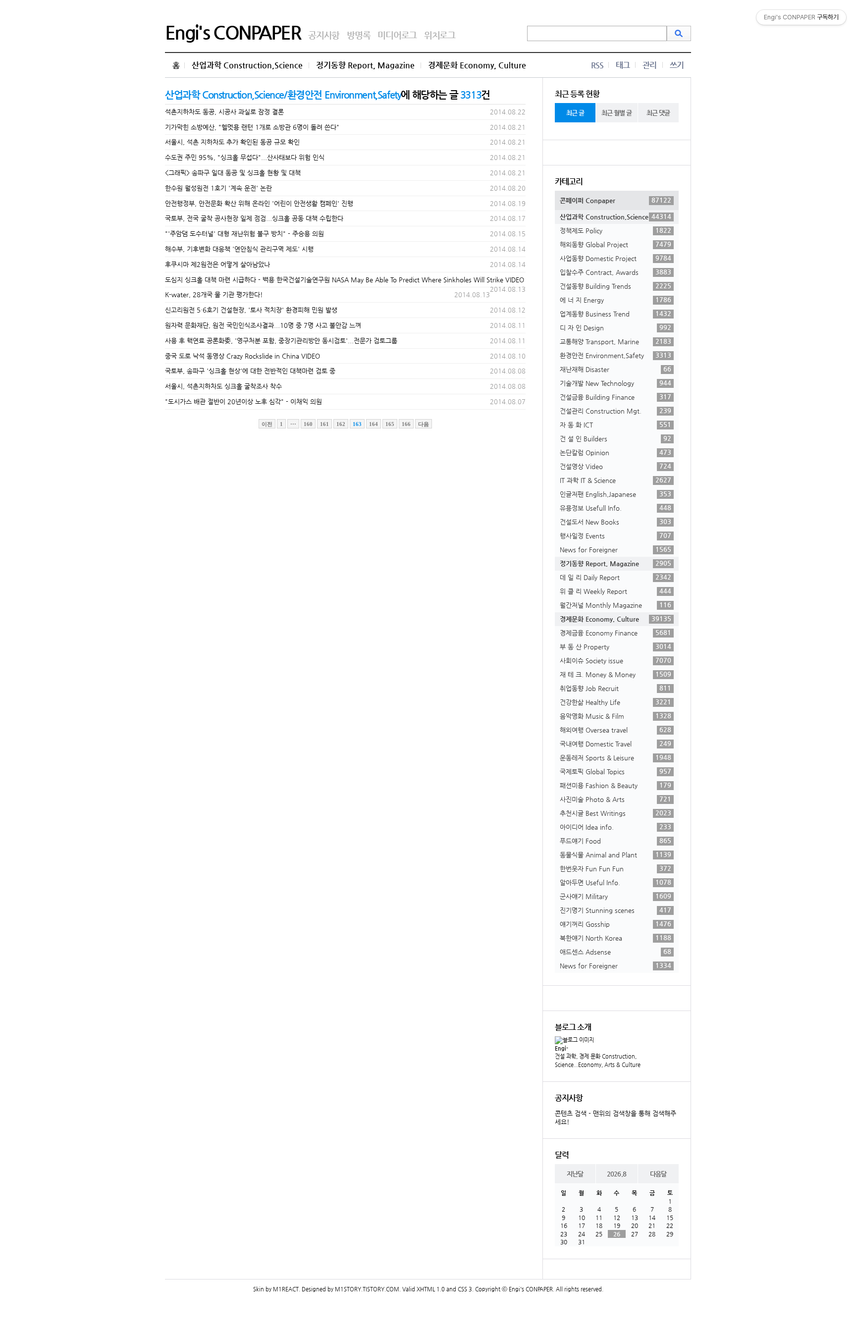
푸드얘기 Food (615, 841)
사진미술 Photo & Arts (615, 799)
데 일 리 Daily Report (615, 577)
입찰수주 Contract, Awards (615, 272)
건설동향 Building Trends (615, 286)
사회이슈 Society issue (615, 660)
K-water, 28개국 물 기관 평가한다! (214, 294)
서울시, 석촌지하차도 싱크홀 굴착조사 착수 (223, 386)
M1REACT (286, 1289)
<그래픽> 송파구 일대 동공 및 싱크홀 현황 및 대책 (233, 172)
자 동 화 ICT (615, 424)
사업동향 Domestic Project (615, 258)
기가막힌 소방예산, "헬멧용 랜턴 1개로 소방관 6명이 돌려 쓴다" (252, 127)
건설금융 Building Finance (615, 397)
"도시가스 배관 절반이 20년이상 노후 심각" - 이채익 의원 (243, 401)
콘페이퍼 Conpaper (615, 200)
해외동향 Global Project (615, 244)
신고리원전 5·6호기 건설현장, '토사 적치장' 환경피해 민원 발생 (251, 310)
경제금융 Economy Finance (615, 633)
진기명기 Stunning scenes (615, 910)
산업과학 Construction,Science (247, 65)
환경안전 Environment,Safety (615, 355)
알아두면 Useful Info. (615, 882)
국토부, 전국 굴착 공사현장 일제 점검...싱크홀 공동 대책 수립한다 (254, 218)
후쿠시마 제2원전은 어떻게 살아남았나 (217, 264)
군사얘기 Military (615, 896)
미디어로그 (397, 35)
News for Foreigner (615, 549)
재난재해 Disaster (615, 369)
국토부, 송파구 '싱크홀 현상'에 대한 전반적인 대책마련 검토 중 (250, 370)
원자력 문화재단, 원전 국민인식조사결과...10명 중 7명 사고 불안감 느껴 (263, 325)
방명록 (358, 35)
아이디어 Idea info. (615, 827)
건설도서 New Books (615, 522)
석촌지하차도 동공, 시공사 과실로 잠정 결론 (224, 111)
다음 (423, 424)
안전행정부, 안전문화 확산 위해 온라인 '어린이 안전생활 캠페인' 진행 (259, 203)
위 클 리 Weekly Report (615, 591)
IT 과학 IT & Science (615, 480)
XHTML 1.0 (431, 1289)
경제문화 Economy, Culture (477, 65)
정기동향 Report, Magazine (365, 65)
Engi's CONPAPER (233, 32)
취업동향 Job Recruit (615, 688)
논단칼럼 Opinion (615, 452)
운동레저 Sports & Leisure (615, 757)
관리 (649, 65)
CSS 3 (465, 1289)
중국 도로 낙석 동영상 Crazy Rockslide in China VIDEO (242, 356)
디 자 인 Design (615, 327)
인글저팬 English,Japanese (615, 494)
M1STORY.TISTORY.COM (367, 1289)
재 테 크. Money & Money (615, 674)
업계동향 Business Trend (615, 314)
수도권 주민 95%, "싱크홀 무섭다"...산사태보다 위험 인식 (244, 157)
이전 (267, 424)
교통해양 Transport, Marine (615, 341)
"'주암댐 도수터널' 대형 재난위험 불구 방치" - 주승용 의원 (244, 233)
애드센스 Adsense (615, 952)
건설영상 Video (615, 466)
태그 (623, 65)
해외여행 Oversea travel (615, 730)
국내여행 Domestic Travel (615, 743)
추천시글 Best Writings (615, 813)
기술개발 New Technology (615, 383)
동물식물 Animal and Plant (615, 854)
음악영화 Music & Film (615, 716)
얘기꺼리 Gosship (615, 924)
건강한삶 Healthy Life (615, 702)
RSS (597, 65)
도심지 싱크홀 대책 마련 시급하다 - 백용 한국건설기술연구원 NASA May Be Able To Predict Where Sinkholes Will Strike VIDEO (344, 279)
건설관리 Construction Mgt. (615, 411)
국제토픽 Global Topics (615, 771)
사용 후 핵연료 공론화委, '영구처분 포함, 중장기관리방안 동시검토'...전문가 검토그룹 (281, 340)
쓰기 (677, 65)
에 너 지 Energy (615, 300)
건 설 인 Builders (615, 438)
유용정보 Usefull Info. (615, 508)
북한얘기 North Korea (615, 938)
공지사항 (323, 35)
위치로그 (439, 35)
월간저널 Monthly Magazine (615, 605)
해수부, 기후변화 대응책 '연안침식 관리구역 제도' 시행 (239, 249)
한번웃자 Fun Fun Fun (615, 868)
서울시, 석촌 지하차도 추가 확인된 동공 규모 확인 (232, 142)
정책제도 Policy (615, 230)
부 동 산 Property (615, 646)
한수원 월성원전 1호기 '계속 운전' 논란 (218, 188)
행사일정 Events (615, 535)
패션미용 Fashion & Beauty (615, 785)
